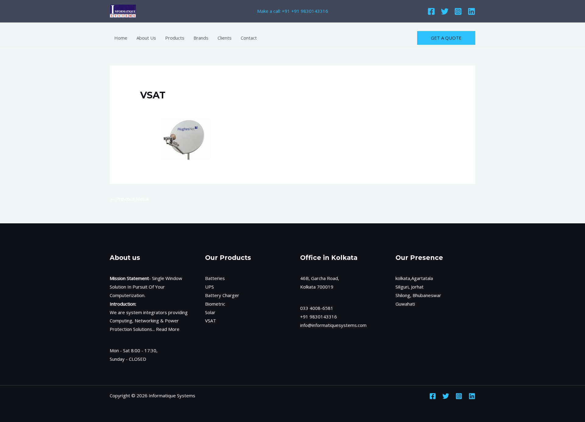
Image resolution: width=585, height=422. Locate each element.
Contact (249, 38)
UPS (209, 287)
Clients (225, 38)
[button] (446, 38)
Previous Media (129, 199)
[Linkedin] (471, 11)
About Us (146, 38)
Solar (210, 312)
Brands (200, 38)
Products (174, 38)
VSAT (210, 320)
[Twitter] (444, 11)
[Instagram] (458, 11)
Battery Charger (222, 295)
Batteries (215, 278)
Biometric (215, 304)
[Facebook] (431, 11)
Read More (167, 329)
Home (120, 38)
